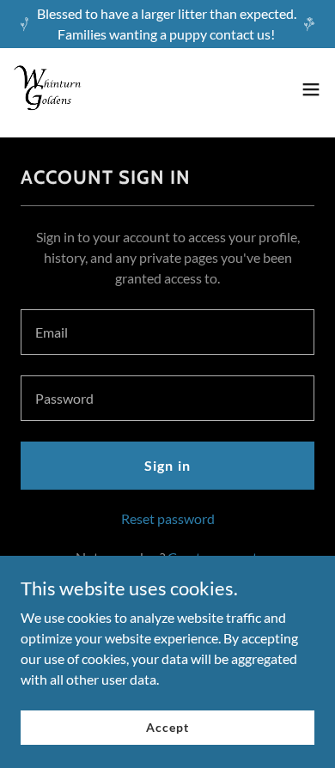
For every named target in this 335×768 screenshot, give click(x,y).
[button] (311, 89)
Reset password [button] (168, 518)
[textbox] (167, 332)
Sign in (167, 465)
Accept (167, 727)
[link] (48, 89)
